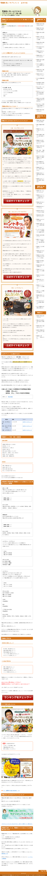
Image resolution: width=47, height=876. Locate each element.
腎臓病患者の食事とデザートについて (40, 216)
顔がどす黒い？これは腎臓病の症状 (40, 87)
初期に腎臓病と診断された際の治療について (40, 136)
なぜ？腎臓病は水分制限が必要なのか (40, 307)
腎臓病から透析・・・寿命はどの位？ (40, 337)
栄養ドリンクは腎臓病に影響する (40, 291)
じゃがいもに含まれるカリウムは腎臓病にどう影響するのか (40, 231)
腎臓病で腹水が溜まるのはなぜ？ (40, 110)
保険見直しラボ (5, 853)
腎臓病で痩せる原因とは (40, 33)
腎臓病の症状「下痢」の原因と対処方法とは (40, 169)
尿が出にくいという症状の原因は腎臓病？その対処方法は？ (40, 93)
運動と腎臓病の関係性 (40, 125)
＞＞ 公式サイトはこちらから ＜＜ (11, 790)
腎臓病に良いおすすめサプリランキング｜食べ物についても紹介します (11, 13)
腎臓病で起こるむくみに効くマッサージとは (40, 130)
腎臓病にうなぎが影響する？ (40, 247)
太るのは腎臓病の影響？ (40, 79)
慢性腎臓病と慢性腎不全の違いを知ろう (40, 83)
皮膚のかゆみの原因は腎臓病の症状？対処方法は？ (40, 100)
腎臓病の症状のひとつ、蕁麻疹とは (40, 52)
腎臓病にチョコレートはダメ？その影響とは (40, 286)
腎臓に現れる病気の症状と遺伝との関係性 (40, 321)
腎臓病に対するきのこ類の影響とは (40, 251)
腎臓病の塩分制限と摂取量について (40, 261)
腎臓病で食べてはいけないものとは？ (40, 191)
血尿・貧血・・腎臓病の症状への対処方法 (40, 152)
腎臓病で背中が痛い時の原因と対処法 (40, 29)
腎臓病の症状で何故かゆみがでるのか (40, 24)
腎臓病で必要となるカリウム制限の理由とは (40, 225)
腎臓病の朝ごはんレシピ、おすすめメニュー (40, 281)
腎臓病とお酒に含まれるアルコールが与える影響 (40, 38)
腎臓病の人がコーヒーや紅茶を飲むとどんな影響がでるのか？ (40, 197)
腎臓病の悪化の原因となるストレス (40, 43)
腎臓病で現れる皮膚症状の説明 (40, 60)
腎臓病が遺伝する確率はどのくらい (40, 326)
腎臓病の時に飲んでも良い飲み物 (40, 203)
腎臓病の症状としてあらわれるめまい (40, 56)
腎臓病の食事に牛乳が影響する (40, 266)
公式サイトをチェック (27, 421)
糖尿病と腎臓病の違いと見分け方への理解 (40, 331)
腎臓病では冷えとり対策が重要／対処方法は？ (40, 180)
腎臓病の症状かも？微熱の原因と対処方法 (40, 174)
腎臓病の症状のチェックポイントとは (40, 75)
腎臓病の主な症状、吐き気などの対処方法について (40, 142)
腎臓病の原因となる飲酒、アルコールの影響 (40, 296)
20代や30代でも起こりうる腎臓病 (41, 47)
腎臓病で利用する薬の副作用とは (40, 147)
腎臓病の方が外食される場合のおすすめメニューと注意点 (40, 256)
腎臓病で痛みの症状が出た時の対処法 (40, 121)
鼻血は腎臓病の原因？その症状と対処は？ (40, 163)
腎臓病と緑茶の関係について (40, 236)
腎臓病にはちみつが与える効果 (40, 220)
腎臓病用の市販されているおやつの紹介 (40, 211)
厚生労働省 (10, 396)
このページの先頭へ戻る (41, 871)
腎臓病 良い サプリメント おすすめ (14, 3)
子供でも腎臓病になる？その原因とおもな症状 (40, 65)
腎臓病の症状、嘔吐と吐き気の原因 (40, 70)
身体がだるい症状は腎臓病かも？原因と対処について (40, 157)
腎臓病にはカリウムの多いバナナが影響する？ (40, 271)
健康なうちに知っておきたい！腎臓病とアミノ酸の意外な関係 (40, 241)
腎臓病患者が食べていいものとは (40, 207)
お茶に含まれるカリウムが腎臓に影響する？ (40, 302)
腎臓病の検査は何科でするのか (40, 316)
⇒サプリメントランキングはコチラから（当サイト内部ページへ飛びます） (17, 823)
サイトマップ (23, 873)
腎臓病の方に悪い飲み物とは (40, 276)
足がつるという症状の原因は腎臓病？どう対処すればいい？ (40, 105)
